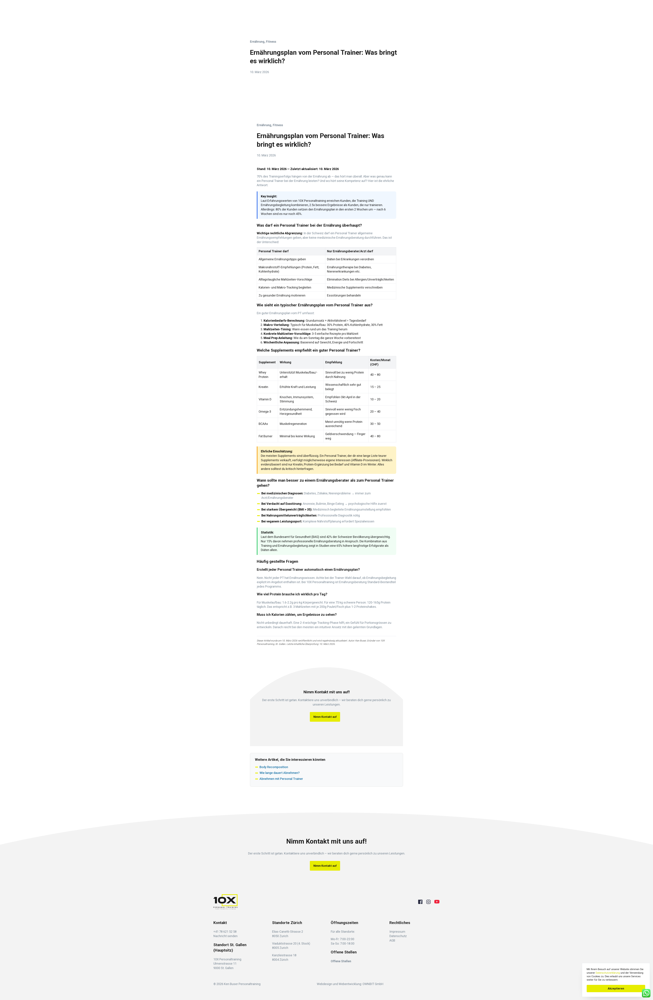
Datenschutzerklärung (608, 972)
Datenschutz (398, 936)
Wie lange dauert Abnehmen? (279, 773)
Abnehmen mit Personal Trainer (281, 779)
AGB (392, 940)
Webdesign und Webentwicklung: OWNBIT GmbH (350, 984)
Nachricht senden (225, 936)
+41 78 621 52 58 (225, 931)
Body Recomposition (273, 767)
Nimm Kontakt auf (325, 716)
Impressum (397, 931)
